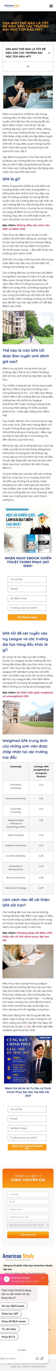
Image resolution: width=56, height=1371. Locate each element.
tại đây (27, 1026)
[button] (50, 6)
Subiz (23, 1350)
